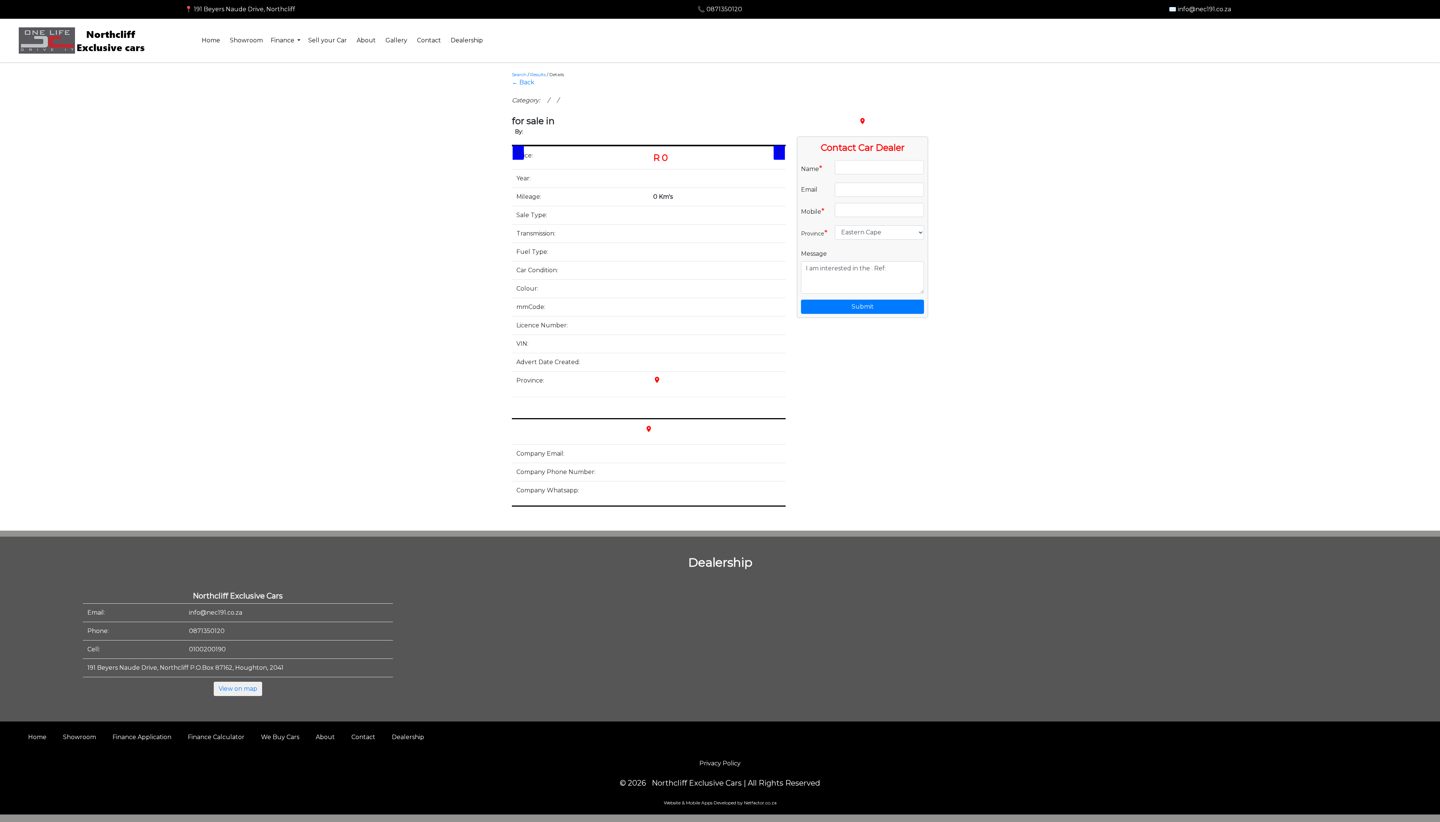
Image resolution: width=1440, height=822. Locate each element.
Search (519, 74)
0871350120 (207, 630)
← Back (523, 82)
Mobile (813, 211)
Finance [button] (283, 40)
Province (814, 232)
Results (538, 74)
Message (814, 253)
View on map (238, 688)
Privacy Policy (720, 763)
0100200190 (207, 649)
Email (809, 189)
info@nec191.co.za (215, 612)
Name (811, 168)
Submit (863, 306)
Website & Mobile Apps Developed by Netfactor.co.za (720, 803)
